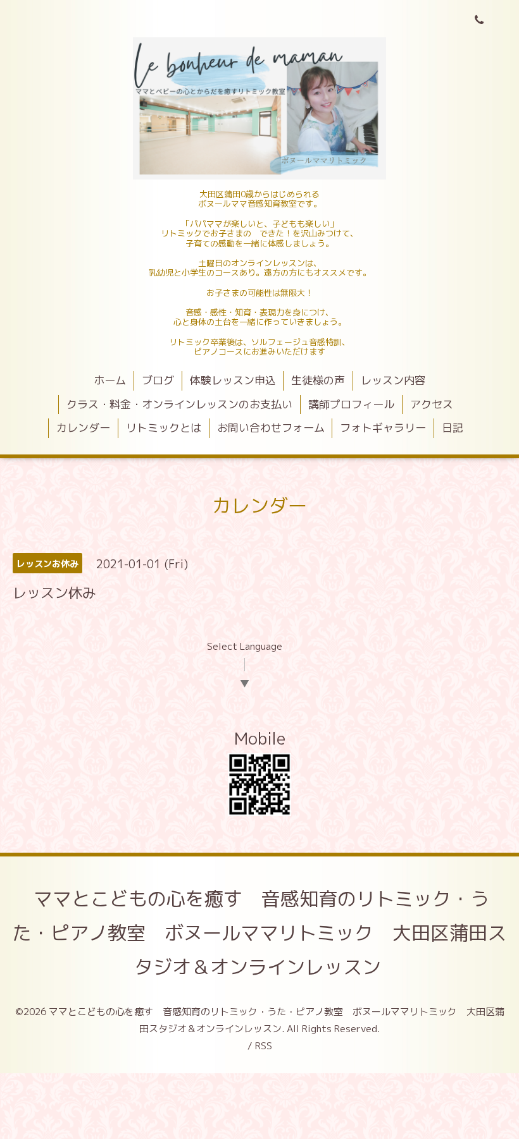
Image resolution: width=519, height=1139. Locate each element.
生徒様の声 (318, 380)
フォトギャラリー (383, 427)
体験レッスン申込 (233, 380)
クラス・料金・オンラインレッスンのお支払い (179, 404)
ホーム (110, 380)
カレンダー (83, 427)
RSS (263, 1045)
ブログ (158, 380)
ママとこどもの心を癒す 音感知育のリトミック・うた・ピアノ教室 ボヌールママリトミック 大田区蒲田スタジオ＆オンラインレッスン (259, 933)
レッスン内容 (393, 380)
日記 (452, 427)
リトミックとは (163, 427)
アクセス (431, 404)
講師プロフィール (351, 404)
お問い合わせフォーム (271, 427)
